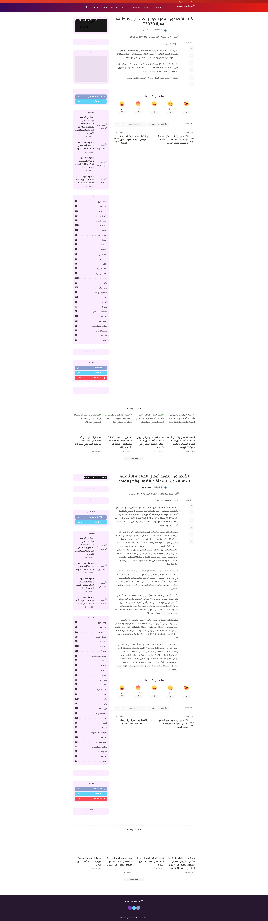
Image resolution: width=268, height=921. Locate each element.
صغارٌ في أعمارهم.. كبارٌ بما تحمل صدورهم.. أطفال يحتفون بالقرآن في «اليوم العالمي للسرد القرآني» (84, 125)
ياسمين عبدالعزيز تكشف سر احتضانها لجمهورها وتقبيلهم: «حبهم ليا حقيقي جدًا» (119, 442)
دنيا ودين (103, 259)
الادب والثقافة (101, 221)
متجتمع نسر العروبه (99, 312)
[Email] (191, 84)
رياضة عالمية (102, 268)
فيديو (104, 302)
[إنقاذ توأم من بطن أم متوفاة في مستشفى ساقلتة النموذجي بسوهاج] (87, 423)
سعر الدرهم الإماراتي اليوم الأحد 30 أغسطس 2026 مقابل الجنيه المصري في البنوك (150, 442)
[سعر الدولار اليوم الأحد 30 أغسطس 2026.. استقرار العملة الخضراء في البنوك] (102, 164)
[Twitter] (76, 1)
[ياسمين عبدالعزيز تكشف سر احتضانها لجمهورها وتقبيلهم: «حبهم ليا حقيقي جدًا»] (118, 423)
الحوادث (104, 230)
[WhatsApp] (191, 70)
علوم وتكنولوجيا (100, 292)
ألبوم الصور (102, 202)
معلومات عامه (101, 331)
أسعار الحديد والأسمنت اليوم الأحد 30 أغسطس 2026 (85, 180)
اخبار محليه (102, 211)
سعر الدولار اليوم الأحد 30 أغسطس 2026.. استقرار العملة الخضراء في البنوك (84, 162)
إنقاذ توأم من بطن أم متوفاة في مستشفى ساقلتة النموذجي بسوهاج (88, 441)
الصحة (104, 240)
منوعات (104, 340)
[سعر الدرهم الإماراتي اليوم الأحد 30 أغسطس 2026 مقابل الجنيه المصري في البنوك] (150, 423)
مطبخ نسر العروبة (99, 326)
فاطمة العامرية (146, 30)
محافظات (103, 316)
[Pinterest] (191, 62)
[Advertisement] (91, 69)
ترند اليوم (103, 254)
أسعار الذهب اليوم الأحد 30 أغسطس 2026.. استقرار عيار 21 (85, 145)
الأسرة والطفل (101, 216)
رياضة (105, 264)
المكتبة (104, 245)
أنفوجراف (103, 206)
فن (105, 297)
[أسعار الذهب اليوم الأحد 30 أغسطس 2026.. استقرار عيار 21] (102, 147)
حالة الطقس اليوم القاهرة (86, 20)
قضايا (104, 307)
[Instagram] (74, 1)
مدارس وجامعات (100, 321)
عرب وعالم (103, 288)
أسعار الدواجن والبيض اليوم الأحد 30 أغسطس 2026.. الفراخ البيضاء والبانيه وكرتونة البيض (181, 442)
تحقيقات (103, 249)
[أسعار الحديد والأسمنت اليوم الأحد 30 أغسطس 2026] (102, 181)
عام (105, 283)
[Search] (74, 7)
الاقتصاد (103, 225)
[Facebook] (78, 1)
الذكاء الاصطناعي (99, 235)
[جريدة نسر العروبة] (186, 8)
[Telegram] (191, 77)
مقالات (104, 335)
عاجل (105, 278)
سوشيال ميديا (101, 273)
